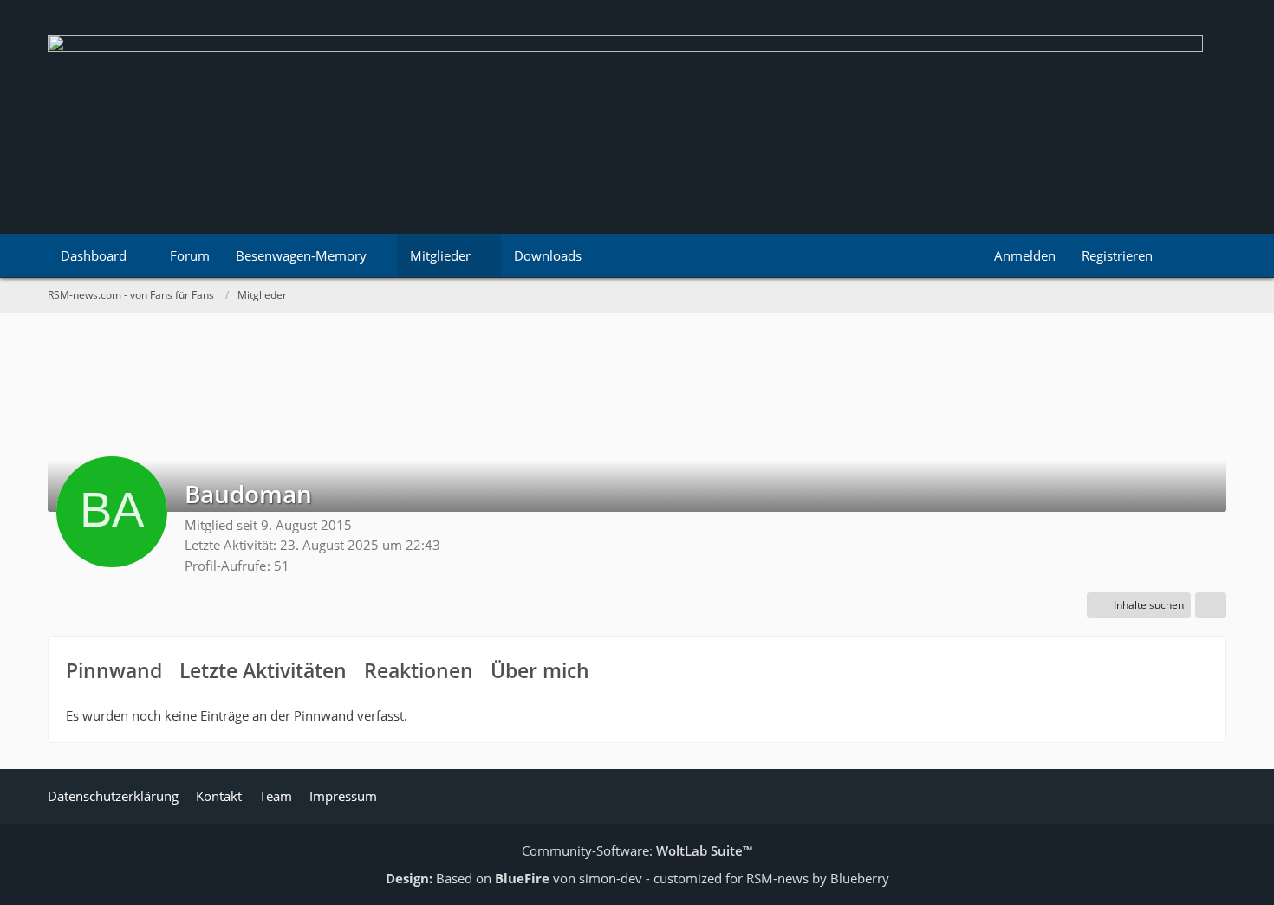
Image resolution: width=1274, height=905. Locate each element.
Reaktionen (418, 670)
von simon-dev (568, 878)
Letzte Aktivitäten (263, 670)
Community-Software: (637, 850)
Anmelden (1025, 255)
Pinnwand (114, 670)
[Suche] (1196, 255)
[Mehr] (1210, 605)
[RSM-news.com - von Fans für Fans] (637, 117)
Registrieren (1117, 255)
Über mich (540, 670)
